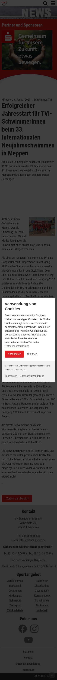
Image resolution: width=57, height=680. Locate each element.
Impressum (11, 376)
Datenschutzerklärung (17, 346)
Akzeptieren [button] (14, 354)
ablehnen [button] (32, 354)
